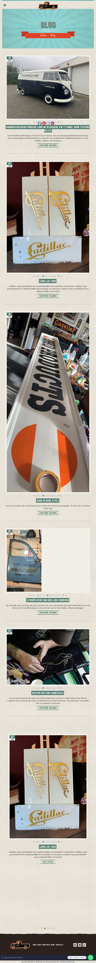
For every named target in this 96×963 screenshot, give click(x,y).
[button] (90, 957)
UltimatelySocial (67, 962)
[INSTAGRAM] (84, 945)
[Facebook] (75, 945)
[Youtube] (79, 945)
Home (43, 35)
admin (33, 595)
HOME (34, 945)
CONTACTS (59, 945)
